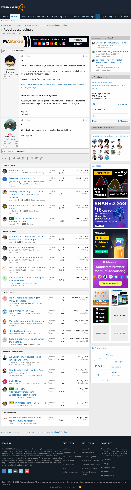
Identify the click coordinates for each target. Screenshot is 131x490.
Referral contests (99, 77)
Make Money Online (70, 472)
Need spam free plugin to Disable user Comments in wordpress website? (26, 194)
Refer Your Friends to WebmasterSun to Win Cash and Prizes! (108, 85)
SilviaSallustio (83, 383)
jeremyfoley (13, 184)
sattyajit (12, 383)
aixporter (12, 405)
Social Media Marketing (104, 47)
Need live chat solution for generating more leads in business (26, 180)
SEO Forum (67, 449)
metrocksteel (83, 313)
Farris (11, 323)
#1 (87, 56)
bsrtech (11, 313)
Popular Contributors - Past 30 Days (110, 135)
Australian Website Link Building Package (24, 220)
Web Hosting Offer (89, 456)
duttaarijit (84, 221)
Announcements (29, 242)
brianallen (12, 344)
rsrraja (11, 283)
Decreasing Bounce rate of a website (27, 267)
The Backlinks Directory (21, 330)
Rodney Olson (83, 208)
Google (37, 344)
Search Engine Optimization (36, 383)
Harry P (85, 420)
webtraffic (84, 372)
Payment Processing (36, 173)
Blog (106, 464)
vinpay (11, 375)
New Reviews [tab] (109, 127)
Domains (30, 397)
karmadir (6, 33)
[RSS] (80, 487)
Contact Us (108, 471)
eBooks (29, 405)
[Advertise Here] (119, 315)
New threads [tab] (108, 38)
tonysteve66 (13, 173)
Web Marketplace (89, 16)
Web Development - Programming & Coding (24, 284)
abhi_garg (84, 249)
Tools (95, 121)
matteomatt (84, 359)
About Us (107, 460)
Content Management (38, 200)
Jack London (13, 211)
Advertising (57, 16)
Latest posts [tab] (96, 38)
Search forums (16, 21)
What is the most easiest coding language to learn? (25, 358)
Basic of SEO (15, 380)
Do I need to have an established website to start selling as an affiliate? (110, 62)
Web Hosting (33, 423)
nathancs (84, 280)
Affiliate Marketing (103, 56)
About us (67, 487)
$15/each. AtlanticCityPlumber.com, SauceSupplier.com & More (22, 391)
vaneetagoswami (82, 239)
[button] (33, 16)
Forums (14, 16)
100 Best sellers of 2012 (27, 402)
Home (5, 16)
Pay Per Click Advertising (33, 375)
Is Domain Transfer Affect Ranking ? (27, 257)
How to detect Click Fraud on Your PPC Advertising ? (26, 371)
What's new (27, 16)
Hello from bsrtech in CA (21, 310)
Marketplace (109, 475)
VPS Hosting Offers (89, 468)
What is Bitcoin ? (17, 170)
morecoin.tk (84, 173)
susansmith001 (14, 270)
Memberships (42, 16)
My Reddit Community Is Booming (26, 320)
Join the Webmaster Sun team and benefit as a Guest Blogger (26, 238)
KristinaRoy (84, 260)
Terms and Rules (56, 487)
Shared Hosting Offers (90, 460)
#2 (87, 120)
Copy (94, 115)
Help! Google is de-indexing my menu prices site (24, 299)
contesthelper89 (82, 341)
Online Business (69, 453)
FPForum (12, 397)
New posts (5, 21)
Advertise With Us (111, 467)
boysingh (85, 193)
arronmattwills (14, 200)
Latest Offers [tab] (97, 127)
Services (30, 224)
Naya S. (85, 180)
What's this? (123, 121)
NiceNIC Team (14, 423)
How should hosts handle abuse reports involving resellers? (25, 419)
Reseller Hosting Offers (91, 464)
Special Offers (71, 16)
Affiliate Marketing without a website (112, 51)
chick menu (13, 303)
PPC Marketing (68, 460)
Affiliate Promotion (89, 453)
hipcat (86, 323)
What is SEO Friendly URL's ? (23, 247)
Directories (37, 333)
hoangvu (12, 362)
